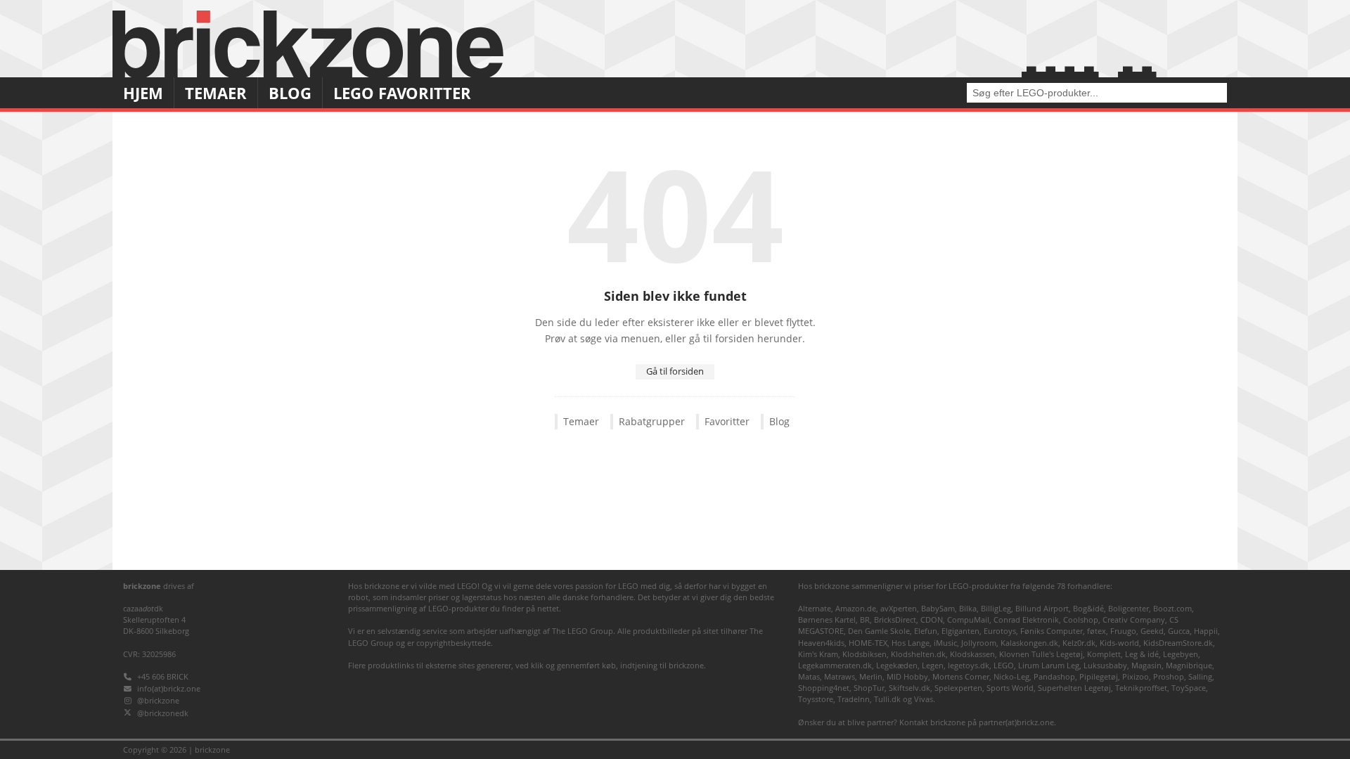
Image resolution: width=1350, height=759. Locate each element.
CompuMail (968, 619)
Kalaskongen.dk (1029, 642)
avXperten (898, 608)
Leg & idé (1142, 654)
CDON (931, 619)
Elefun (925, 630)
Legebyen (1180, 654)
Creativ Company (1133, 619)
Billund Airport (1042, 608)
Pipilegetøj (1098, 676)
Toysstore (815, 699)
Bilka (968, 608)
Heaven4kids (821, 642)
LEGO (1004, 665)
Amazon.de (855, 608)
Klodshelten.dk (918, 654)
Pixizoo (1135, 676)
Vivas (923, 699)
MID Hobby (907, 676)
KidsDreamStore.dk (1178, 642)
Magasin (1146, 665)
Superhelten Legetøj (1074, 687)
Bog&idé (1088, 608)
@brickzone (158, 700)
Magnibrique (1189, 665)
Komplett (1104, 654)
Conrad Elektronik (1026, 619)
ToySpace (1188, 687)
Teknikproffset (1141, 687)
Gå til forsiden (675, 371)
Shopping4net (823, 687)
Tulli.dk (887, 699)
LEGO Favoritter (402, 93)
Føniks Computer (1051, 630)
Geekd (1152, 630)
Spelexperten (958, 687)
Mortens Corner (960, 676)
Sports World (1010, 687)
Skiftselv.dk (909, 687)
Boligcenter (1128, 608)
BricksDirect (895, 619)
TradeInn (853, 699)
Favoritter (727, 421)
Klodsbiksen (864, 654)
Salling (1200, 676)
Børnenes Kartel (827, 619)
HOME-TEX (868, 642)
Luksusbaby (1105, 665)
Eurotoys (1000, 630)
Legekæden (897, 665)
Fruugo (1123, 630)
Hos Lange (911, 642)
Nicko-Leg (1011, 676)
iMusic (945, 642)
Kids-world (1119, 642)
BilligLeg (996, 608)
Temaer (216, 93)
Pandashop (1054, 676)
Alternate (814, 608)
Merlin (870, 676)
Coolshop (1080, 619)
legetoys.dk (968, 665)
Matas (809, 676)
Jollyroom (978, 642)
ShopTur (869, 687)
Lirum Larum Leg (1048, 665)
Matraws (839, 676)
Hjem (143, 93)
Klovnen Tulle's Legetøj (1041, 654)
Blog (290, 93)
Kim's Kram (818, 654)
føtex (1096, 630)
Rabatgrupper (652, 421)
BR (865, 619)
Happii (1206, 630)
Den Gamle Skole (879, 630)
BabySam (938, 608)
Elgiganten (960, 630)
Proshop (1168, 676)
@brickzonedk (162, 713)
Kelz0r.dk (1078, 642)
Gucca (1179, 630)
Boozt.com (1172, 608)
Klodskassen (972, 654)
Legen (933, 665)
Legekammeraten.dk (835, 665)
